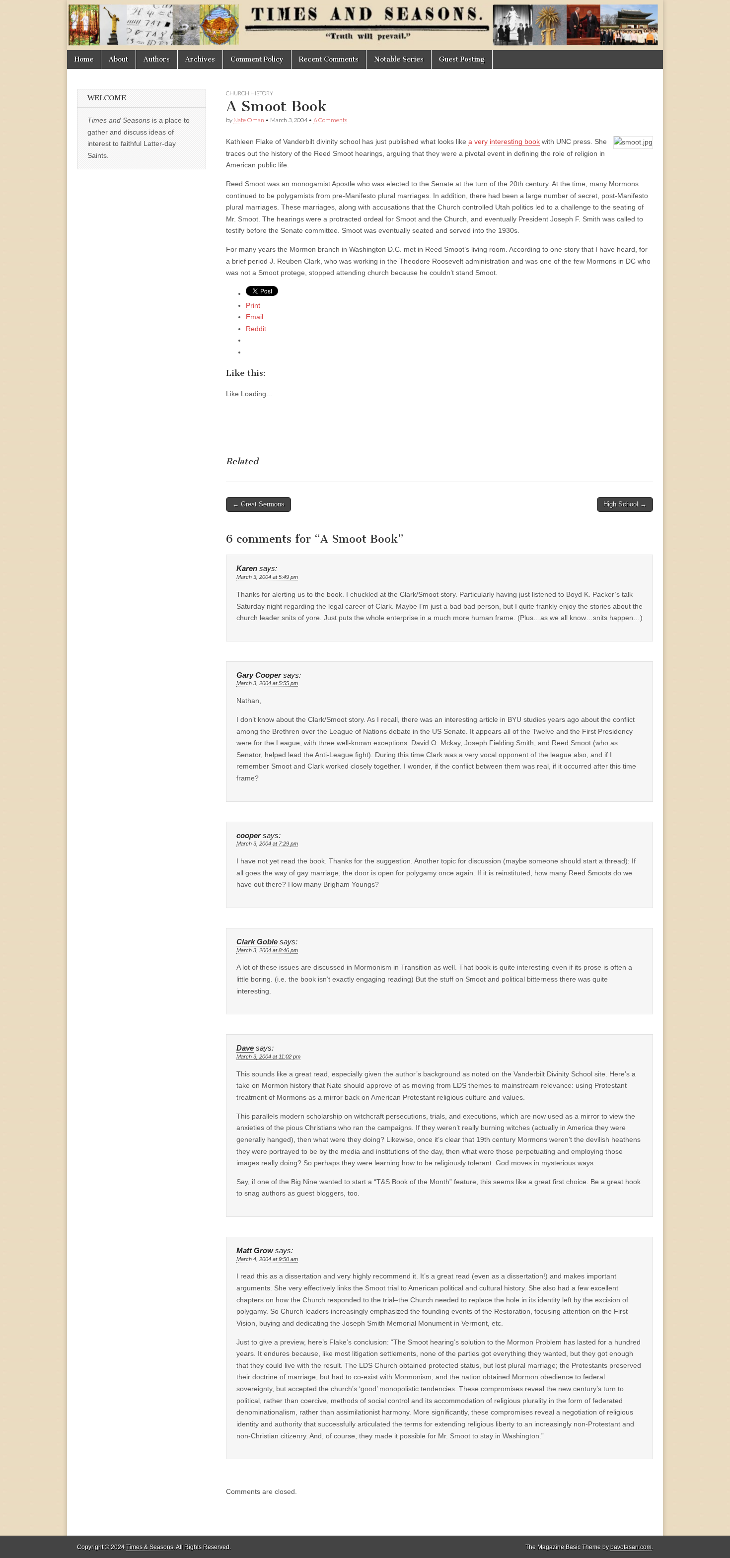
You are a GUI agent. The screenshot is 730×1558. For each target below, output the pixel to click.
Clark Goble (257, 942)
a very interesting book (504, 141)
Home (83, 59)
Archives (200, 59)
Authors (157, 59)
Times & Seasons (149, 1547)
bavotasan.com (631, 1547)
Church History (249, 93)
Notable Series (399, 59)
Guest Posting (462, 59)
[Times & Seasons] (365, 25)
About (118, 59)
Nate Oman (248, 120)
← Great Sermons (258, 504)
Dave (245, 1048)
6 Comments (330, 120)
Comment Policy (257, 59)
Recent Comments (329, 59)
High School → (625, 504)
